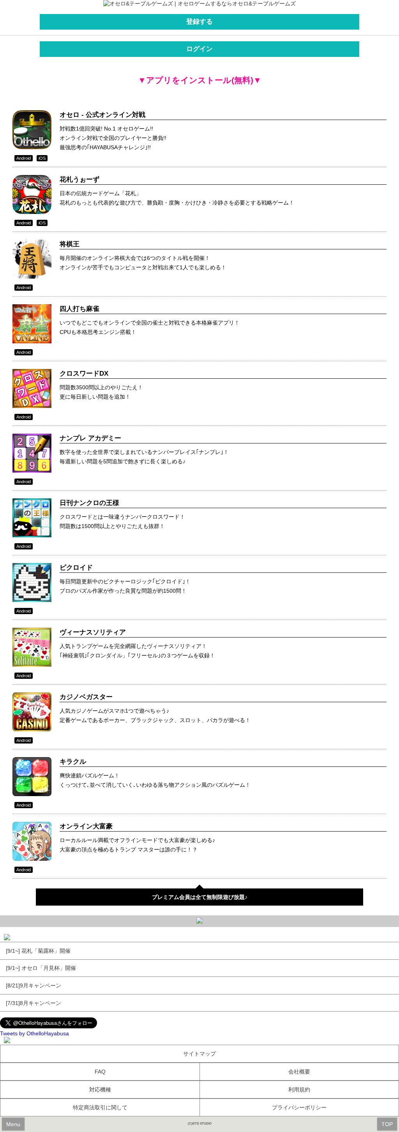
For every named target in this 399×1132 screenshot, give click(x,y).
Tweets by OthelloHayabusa (34, 1033)
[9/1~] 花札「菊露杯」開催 (38, 951)
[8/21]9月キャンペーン (33, 985)
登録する (199, 21)
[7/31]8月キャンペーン (33, 1003)
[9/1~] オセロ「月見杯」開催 (41, 968)
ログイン (199, 49)
